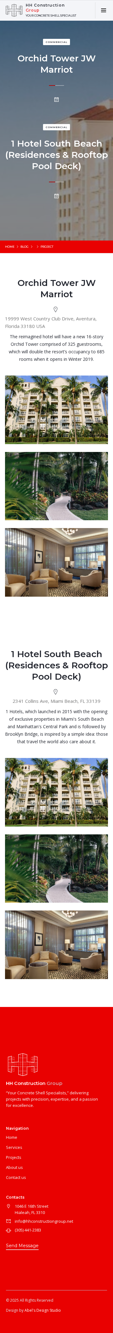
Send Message (22, 1245)
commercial (56, 127)
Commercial (56, 42)
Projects (13, 1157)
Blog (24, 246)
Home (9, 246)
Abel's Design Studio (42, 1310)
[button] (103, 10)
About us (14, 1167)
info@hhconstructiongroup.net (44, 1221)
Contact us (16, 1177)
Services (14, 1147)
